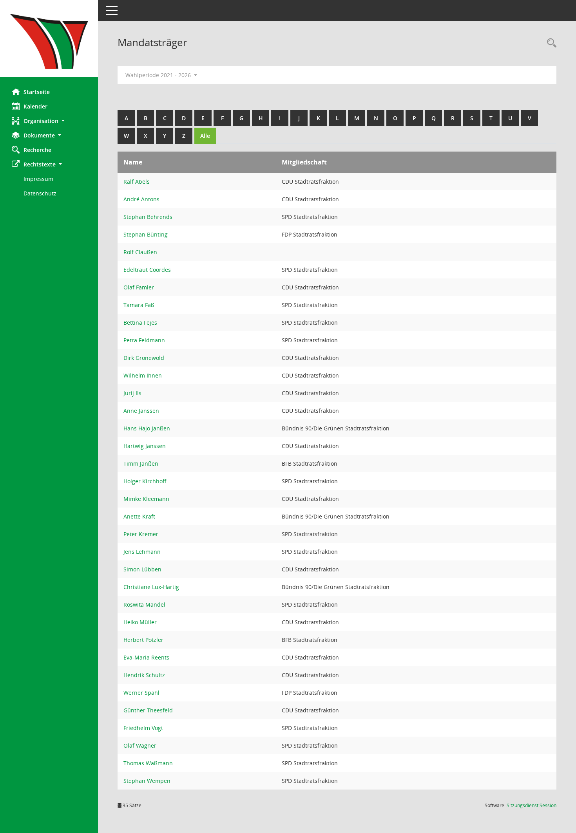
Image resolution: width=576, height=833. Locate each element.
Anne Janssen (141, 410)
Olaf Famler (138, 287)
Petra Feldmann (144, 340)
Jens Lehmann (142, 551)
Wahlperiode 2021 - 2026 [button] (158, 75)
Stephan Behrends (147, 216)
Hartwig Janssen (144, 446)
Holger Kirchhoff (145, 481)
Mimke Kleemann (146, 498)
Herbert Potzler (143, 639)
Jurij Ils (132, 393)
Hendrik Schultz (144, 675)
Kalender (35, 106)
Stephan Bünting (145, 234)
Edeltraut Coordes (147, 269)
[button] (49, 121)
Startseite (37, 92)
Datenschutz (40, 193)
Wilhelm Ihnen (142, 375)
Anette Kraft (139, 516)
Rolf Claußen (140, 252)
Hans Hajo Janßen (146, 428)
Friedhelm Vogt (143, 728)
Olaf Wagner (139, 745)
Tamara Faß (138, 305)
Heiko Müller (140, 622)
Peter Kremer (140, 534)
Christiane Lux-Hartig (151, 587)
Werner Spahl (141, 692)
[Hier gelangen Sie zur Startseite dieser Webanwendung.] (49, 41)
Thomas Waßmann (148, 763)
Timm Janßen (140, 463)
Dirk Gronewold (143, 357)
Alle (205, 135)
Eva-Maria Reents (146, 657)
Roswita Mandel (144, 604)
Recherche (37, 150)
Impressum (38, 179)
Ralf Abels (136, 181)
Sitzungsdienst (531, 805)
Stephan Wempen (146, 780)
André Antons (141, 199)
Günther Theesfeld (148, 710)
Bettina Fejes (140, 322)
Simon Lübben (142, 569)
